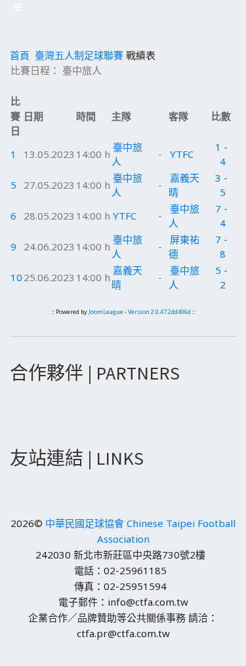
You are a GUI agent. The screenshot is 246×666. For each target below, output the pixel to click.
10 (16, 277)
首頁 (20, 55)
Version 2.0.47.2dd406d (159, 311)
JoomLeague (106, 311)
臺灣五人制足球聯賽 (79, 55)
